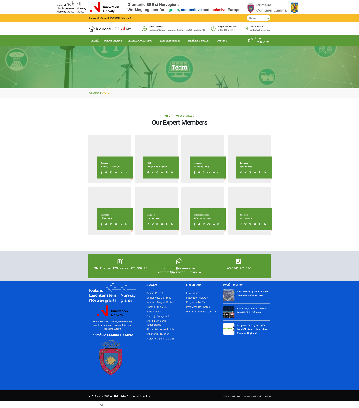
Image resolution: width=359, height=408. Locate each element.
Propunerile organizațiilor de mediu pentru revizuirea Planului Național (252, 329)
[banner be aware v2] (179, 6)
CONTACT (222, 40)
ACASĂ (95, 40)
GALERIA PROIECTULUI (140, 40)
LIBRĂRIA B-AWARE (198, 40)
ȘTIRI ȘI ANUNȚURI (170, 40)
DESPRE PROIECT (113, 40)
